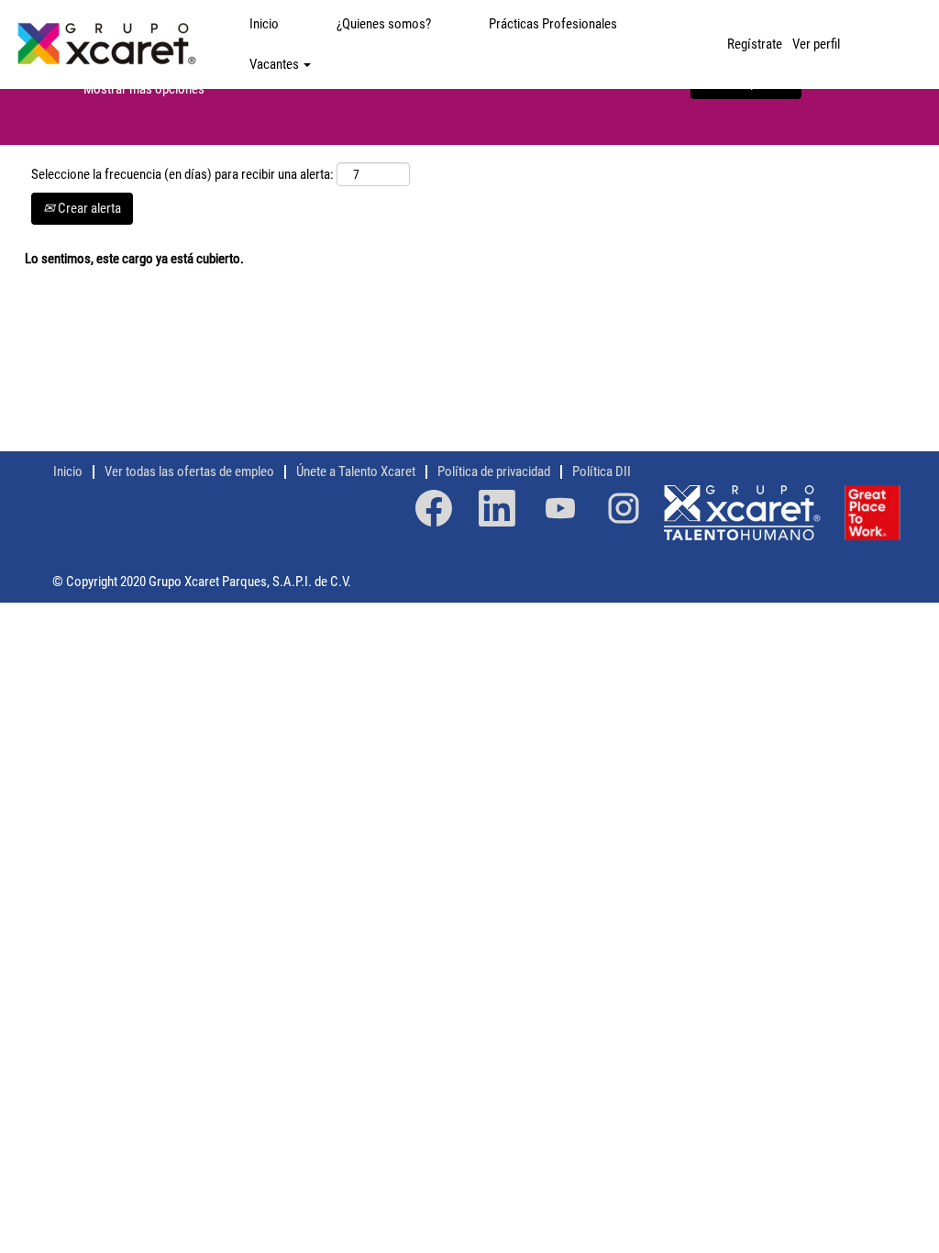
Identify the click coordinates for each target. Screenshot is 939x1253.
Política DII (601, 471)
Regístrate (754, 44)
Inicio (264, 24)
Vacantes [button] (275, 64)
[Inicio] (106, 44)
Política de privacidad (493, 471)
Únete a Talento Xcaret (355, 471)
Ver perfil (816, 44)
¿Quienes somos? (384, 24)
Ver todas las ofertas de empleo (189, 471)
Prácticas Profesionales (553, 24)
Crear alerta (88, 208)
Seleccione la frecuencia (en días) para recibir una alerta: (182, 174)
